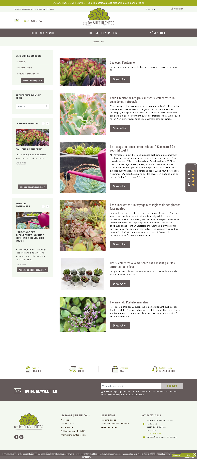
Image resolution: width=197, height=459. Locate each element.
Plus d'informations (189, 455)
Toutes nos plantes (43, 33)
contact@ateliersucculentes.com (162, 437)
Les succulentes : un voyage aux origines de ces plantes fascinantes (145, 206)
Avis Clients (189, 178)
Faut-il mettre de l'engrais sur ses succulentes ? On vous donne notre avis (142, 100)
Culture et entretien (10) (28, 73)
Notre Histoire (67, 427)
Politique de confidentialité (73, 431)
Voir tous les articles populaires (31, 269)
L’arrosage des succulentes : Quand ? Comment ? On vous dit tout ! (30, 236)
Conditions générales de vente (115, 423)
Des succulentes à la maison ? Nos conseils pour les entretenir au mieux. (142, 265)
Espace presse (67, 423)
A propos (65, 420)
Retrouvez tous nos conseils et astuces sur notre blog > (34, 9)
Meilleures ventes (109, 427)
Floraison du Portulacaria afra (129, 302)
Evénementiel (158, 33)
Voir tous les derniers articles (31, 187)
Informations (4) (24, 67)
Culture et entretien (102, 33)
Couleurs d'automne (29, 149)
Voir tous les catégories (31, 80)
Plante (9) (21, 61)
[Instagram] (21, 437)
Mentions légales (108, 420)
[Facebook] (16, 437)
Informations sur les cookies (73, 435)
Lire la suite (21, 162)
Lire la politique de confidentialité (128, 394)
